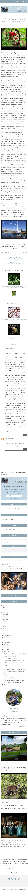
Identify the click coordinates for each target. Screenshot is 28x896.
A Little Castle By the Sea (10, 656)
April (5, 685)
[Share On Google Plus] (6, 252)
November (7, 638)
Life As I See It (8, 889)
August (6, 645)
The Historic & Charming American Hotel (15, 654)
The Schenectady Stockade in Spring (13, 682)
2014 (4, 633)
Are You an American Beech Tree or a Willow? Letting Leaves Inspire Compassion (12, 563)
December (7, 635)
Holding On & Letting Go (10, 658)
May (5, 651)
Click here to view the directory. (14, 529)
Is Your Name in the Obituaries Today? (14, 675)
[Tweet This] (2, 252)
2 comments (24, 252)
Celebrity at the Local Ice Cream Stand (14, 660)
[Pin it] (8, 252)
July (5, 647)
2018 (4, 624)
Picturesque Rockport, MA (11, 678)
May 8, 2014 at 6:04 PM (9, 350)
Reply (25, 434)
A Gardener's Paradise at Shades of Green (14, 669)
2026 (4, 605)
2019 (4, 621)
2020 (4, 619)
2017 (4, 626)
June (5, 649)
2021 (4, 617)
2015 (4, 631)
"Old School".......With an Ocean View (13, 663)
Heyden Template (14, 889)
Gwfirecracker (9, 439)
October (6, 640)
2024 (4, 610)
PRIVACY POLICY (14, 549)
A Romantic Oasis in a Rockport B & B (14, 680)
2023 (4, 612)
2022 (4, 614)
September (7, 642)
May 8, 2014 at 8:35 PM (9, 441)
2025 (4, 608)
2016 (4, 628)
